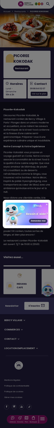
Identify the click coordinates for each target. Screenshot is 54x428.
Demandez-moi (38, 221)
